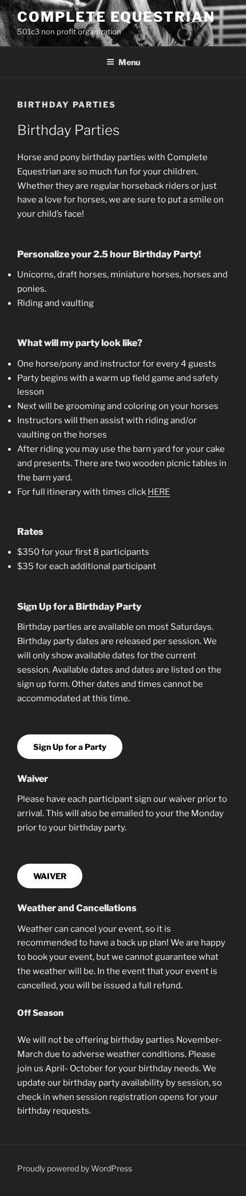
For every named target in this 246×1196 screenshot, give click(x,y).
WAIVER (49, 876)
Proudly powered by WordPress (74, 1168)
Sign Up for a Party (69, 747)
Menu (129, 62)
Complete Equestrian (116, 17)
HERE (159, 492)
